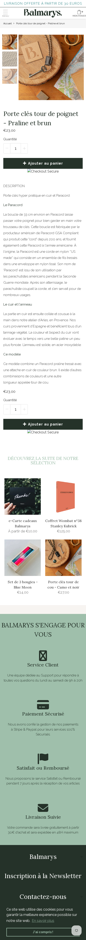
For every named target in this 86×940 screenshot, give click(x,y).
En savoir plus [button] (43, 921)
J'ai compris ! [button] (43, 932)
